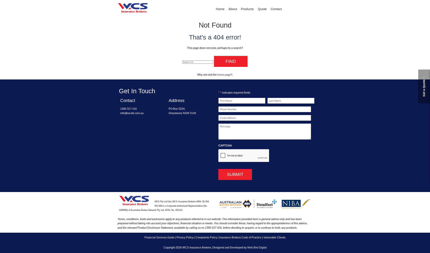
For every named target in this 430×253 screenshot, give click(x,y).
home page (224, 74)
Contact (276, 9)
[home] (133, 12)
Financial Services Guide (159, 237)
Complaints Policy (206, 237)
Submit (235, 174)
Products (247, 9)
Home (220, 9)
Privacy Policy (185, 237)
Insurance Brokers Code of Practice (240, 237)
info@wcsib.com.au (132, 113)
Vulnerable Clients (274, 237)
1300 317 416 (128, 108)
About (232, 9)
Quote (262, 9)
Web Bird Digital (257, 247)
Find (231, 61)
